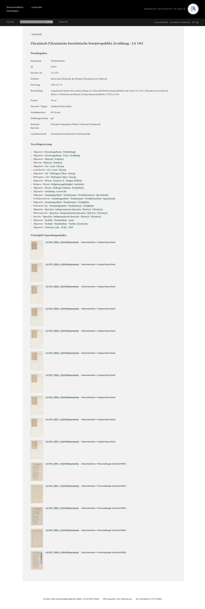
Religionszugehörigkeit (62, 183)
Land (52, 166)
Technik (48, 219)
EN (193, 22)
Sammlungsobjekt (53, 194)
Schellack (59, 158)
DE (197, 22)
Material (49, 158)
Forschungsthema (53, 151)
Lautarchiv (37, 7)
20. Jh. (64, 227)
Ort (46, 166)
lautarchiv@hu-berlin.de (65, 599)
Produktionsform (86, 194)
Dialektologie (69, 151)
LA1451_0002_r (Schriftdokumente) (62, 508)
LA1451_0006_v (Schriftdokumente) (62, 397)
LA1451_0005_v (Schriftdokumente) (62, 353)
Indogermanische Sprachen (68, 209)
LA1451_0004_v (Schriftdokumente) (62, 308)
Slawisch (87, 209)
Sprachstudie (102, 194)
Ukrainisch (97, 209)
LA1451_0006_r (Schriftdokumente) (62, 375)
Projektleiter (78, 187)
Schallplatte (83, 201)
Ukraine (60, 166)
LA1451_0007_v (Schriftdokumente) (62, 441)
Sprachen (49, 209)
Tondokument (70, 194)
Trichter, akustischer (78, 223)
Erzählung (75, 155)
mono (71, 219)
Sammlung (50, 191)
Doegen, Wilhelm (74, 180)
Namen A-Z (58, 180)
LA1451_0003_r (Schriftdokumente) (62, 242)
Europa (71, 173)
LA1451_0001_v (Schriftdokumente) (62, 486)
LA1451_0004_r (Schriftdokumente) (62, 286)
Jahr (57, 227)
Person (48, 180)
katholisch (79, 183)
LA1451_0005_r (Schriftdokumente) (62, 331)
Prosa (66, 155)
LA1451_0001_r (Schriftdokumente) (62, 464)
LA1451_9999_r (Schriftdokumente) (62, 552)
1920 (70, 227)
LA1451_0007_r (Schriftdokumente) (62, 419)
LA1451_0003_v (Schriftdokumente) (62, 264)
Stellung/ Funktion (62, 187)
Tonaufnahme (60, 219)
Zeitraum (49, 227)
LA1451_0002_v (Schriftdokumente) (62, 530)
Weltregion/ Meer (58, 173)
